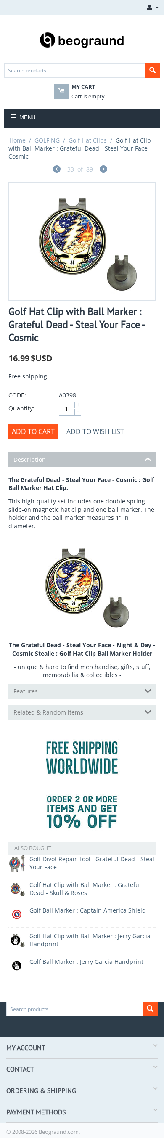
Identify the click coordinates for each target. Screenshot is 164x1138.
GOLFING (47, 140)
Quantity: (21, 408)
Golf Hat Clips (88, 140)
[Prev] (57, 170)
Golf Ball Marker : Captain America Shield (87, 910)
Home (17, 140)
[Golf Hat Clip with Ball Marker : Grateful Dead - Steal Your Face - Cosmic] (82, 241)
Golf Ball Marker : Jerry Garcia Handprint (86, 962)
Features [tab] (25, 691)
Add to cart (33, 431)
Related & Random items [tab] (48, 712)
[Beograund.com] (82, 39)
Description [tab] (29, 459)
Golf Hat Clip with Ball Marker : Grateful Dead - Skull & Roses (85, 889)
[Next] (103, 170)
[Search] (152, 70)
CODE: (17, 395)
